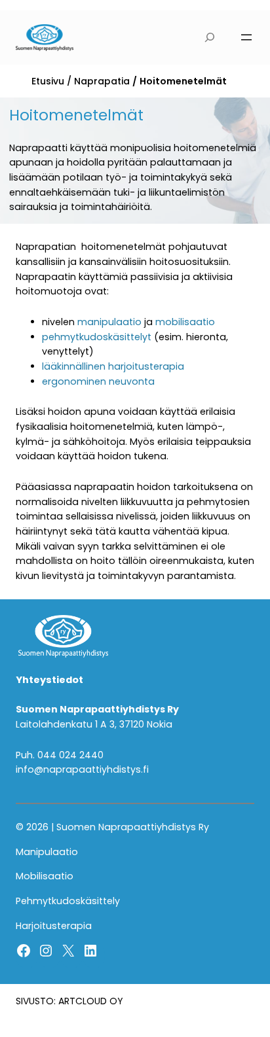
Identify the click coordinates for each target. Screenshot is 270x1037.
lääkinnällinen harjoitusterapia (113, 366)
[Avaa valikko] (246, 37)
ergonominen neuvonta (98, 381)
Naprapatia (102, 81)
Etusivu (47, 81)
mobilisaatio (185, 321)
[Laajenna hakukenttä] (210, 37)
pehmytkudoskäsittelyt (96, 336)
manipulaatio (109, 321)
